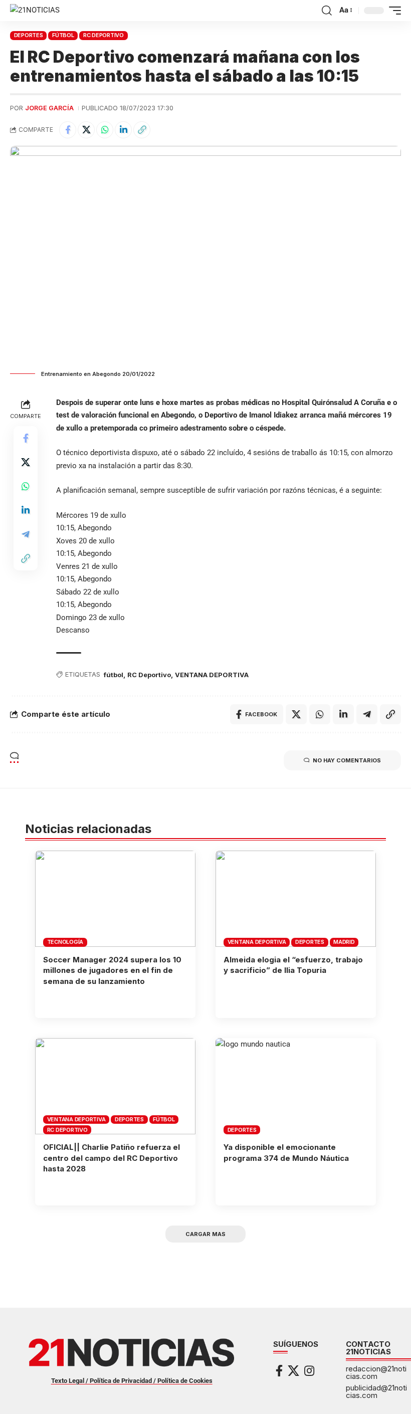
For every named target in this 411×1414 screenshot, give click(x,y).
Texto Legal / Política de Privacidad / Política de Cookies (132, 1380)
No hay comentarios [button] (347, 760)
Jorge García (49, 108)
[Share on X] (86, 129)
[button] (326, 10)
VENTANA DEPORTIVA (212, 675)
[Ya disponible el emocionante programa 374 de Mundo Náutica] (296, 1086)
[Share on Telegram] (26, 534)
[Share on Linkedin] (123, 129)
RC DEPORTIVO (103, 35)
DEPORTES (28, 35)
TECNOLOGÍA (65, 941)
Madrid (344, 941)
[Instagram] (309, 1370)
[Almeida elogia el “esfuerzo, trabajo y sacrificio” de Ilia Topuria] (296, 899)
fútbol (113, 675)
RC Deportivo (149, 675)
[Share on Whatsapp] (104, 129)
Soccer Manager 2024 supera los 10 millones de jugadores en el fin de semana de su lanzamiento (112, 970)
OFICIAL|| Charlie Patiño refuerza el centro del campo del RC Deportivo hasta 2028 (111, 1158)
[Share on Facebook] (67, 129)
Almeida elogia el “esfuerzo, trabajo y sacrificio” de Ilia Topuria (293, 965)
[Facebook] (279, 1370)
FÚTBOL (63, 35)
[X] (293, 1370)
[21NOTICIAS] (35, 10)
